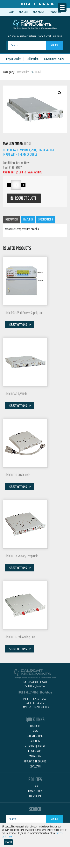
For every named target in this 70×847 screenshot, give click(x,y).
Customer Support (35, 736)
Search (54, 45)
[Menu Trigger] (62, 7)
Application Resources (35, 761)
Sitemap (35, 786)
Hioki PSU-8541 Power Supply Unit (24, 313)
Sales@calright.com (39, 706)
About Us (35, 741)
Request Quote (26, 198)
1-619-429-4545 (39, 699)
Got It (8, 842)
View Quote (56, 12)
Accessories (23, 72)
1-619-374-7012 (37, 703)
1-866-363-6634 (44, 4)
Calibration (32, 59)
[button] (59, 92)
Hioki (38, 72)
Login (11, 12)
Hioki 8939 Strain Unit (17, 475)
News (35, 731)
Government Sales (54, 59)
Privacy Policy (35, 791)
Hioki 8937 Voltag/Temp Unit (21, 556)
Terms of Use (35, 796)
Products (35, 726)
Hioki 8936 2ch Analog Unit (20, 637)
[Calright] (35, 24)
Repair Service (13, 59)
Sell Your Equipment (35, 746)
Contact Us (35, 766)
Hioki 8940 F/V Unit (16, 394)
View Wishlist (39, 12)
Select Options (18, 324)
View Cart (23, 12)
